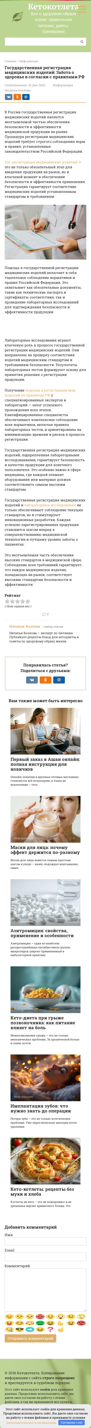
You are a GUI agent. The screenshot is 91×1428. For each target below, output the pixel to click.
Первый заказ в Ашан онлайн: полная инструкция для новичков (45, 764)
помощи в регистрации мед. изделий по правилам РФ (40, 392)
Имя (9, 1234)
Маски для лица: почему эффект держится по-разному (45, 849)
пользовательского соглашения (31, 1422)
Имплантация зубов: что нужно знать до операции (40, 1108)
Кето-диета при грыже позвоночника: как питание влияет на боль (42, 1022)
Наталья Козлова (24, 626)
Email (9, 1250)
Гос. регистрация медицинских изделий (41, 162)
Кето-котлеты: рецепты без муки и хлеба (42, 1191)
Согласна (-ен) (71, 1422)
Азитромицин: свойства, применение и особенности (42, 933)
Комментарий (17, 1265)
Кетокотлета (53, 6)
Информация (63, 85)
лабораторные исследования (50, 505)
